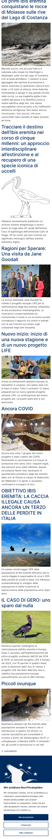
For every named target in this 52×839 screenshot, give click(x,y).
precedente (9, 751)
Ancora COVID (17, 408)
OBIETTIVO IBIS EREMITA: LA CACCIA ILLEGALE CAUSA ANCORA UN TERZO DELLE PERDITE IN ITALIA (25, 504)
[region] (26, 811)
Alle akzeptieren (26, 817)
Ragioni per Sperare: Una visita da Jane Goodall (23, 254)
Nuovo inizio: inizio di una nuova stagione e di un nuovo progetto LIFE (24, 342)
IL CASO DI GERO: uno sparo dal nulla (25, 602)
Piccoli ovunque (18, 683)
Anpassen (26, 825)
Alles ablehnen (26, 833)
